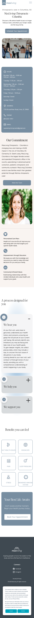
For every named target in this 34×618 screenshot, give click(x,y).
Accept (11, 611)
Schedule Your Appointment (17, 31)
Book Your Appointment (17, 517)
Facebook (18, 569)
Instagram (18, 572)
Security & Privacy (17, 578)
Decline (23, 611)
